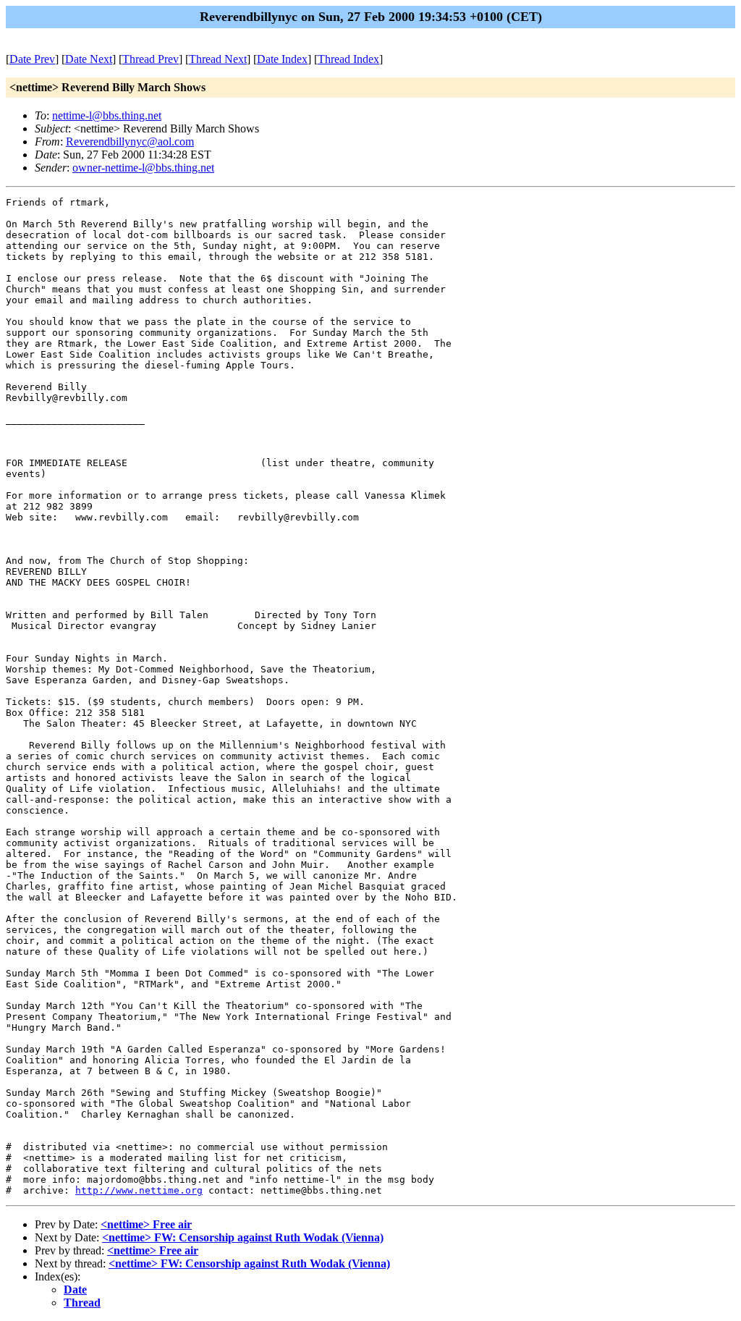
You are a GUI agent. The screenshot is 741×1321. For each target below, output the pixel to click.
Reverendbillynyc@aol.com (130, 141)
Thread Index (348, 59)
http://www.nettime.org (139, 1190)
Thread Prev (150, 59)
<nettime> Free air (146, 1224)
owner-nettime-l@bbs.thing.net (143, 167)
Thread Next (218, 59)
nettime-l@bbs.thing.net (106, 115)
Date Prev (32, 59)
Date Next (88, 59)
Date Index (282, 59)
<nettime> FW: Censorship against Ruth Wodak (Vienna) (243, 1237)
